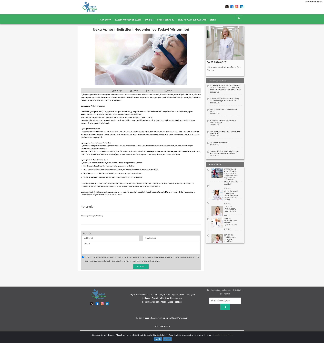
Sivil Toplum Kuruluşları (184, 294)
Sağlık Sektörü (166, 294)
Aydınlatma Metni (158, 302)
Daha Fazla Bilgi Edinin (223, 335)
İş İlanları (146, 298)
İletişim (145, 302)
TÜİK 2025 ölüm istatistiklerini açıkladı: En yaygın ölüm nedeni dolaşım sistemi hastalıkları (225, 153)
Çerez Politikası (175, 302)
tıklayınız (156, 261)
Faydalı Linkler (158, 298)
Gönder (141, 266)
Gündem (135, 91)
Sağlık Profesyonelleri (139, 294)
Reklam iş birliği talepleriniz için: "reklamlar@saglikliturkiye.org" (162, 318)
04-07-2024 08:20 (216, 62)
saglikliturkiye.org (174, 298)
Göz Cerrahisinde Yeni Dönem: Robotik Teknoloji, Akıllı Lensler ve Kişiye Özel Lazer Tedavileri (225, 101)
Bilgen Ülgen (118, 91)
